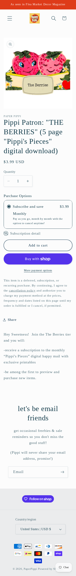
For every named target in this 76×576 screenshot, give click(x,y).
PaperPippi (30, 568)
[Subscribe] (62, 472)
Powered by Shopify (50, 568)
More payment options (38, 270)
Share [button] (12, 320)
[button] (9, 18)
